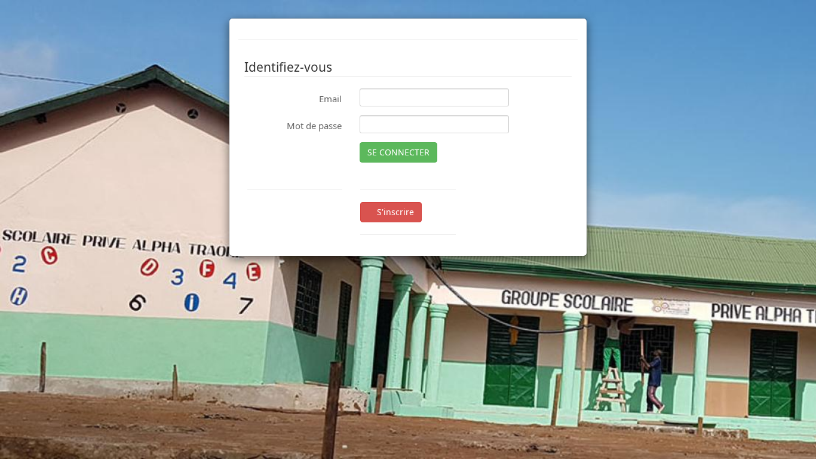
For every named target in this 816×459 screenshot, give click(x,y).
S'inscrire (394, 212)
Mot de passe (314, 125)
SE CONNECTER (398, 152)
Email (330, 99)
